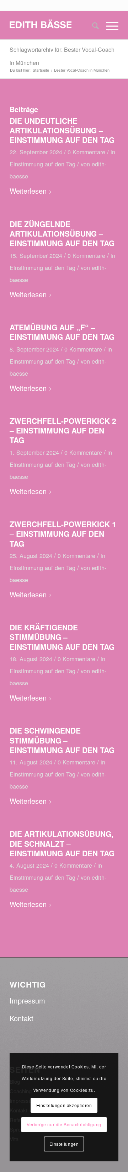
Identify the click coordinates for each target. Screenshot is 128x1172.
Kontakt (21, 1018)
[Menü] (108, 25)
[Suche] (92, 25)
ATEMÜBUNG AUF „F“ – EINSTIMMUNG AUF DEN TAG (62, 332)
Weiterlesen (28, 191)
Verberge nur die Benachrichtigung (64, 1124)
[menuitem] (92, 25)
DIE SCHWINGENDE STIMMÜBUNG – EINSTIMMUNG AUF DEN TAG (62, 740)
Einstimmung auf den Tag (42, 164)
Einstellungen (64, 1144)
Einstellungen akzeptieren (64, 1105)
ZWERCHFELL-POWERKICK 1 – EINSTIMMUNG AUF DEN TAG (63, 534)
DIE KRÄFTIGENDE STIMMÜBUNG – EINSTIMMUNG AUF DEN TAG (62, 637)
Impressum (27, 1000)
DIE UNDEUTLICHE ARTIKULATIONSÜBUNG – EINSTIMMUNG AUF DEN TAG (62, 130)
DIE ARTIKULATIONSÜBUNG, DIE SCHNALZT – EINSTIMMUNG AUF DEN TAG (62, 843)
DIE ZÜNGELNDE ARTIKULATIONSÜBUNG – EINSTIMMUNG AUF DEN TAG (62, 234)
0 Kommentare (86, 152)
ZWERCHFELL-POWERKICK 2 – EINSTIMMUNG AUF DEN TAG (63, 430)
